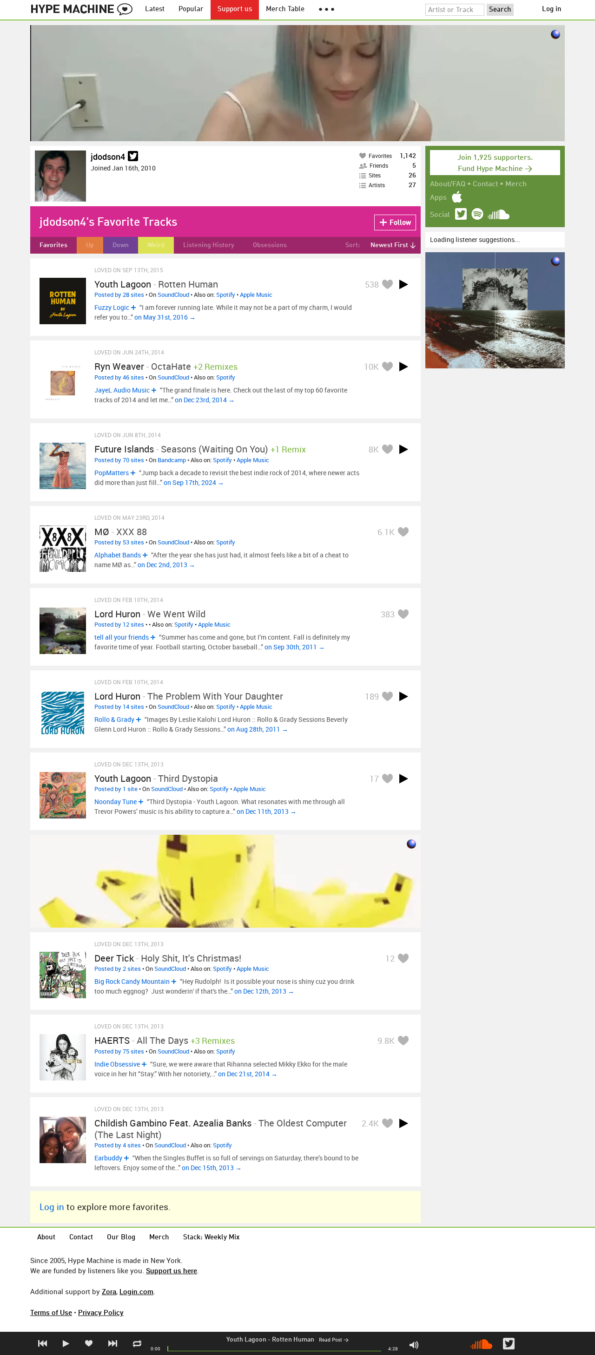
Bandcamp (172, 460)
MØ (101, 531)
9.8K (386, 1040)
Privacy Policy (101, 1312)
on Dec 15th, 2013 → (212, 1167)
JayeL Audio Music (122, 390)
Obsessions (270, 245)
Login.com (136, 1291)
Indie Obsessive (117, 1064)
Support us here (171, 1270)
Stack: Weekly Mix (211, 1237)
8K (374, 449)
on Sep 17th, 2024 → (194, 482)
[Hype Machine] (84, 10)
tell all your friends (121, 637)
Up (90, 245)
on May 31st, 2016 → (165, 317)
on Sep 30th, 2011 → (294, 646)
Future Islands (124, 449)
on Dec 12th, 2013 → (264, 991)
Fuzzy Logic (111, 307)
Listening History (208, 245)
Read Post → (334, 1340)
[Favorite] (387, 284)
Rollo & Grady (114, 719)
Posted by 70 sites (119, 460)
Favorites (53, 245)
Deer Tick (114, 958)
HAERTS (112, 1040)
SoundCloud (173, 294)
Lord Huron (117, 614)
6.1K (386, 532)
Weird (156, 245)
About (46, 1237)
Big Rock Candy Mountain (132, 981)
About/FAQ (447, 184)
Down (120, 245)
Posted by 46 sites (119, 377)
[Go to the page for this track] (63, 301)
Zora (109, 1291)
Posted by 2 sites (117, 968)
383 (388, 614)
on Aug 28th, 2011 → (257, 729)
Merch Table (285, 9)
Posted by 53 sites (119, 542)
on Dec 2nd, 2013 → (166, 564)
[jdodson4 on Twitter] (133, 157)
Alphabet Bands (117, 554)
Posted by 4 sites (117, 1145)
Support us (235, 9)
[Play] (403, 284)
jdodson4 (108, 156)
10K (371, 366)
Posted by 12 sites (119, 624)
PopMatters (111, 472)
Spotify (225, 294)
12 (390, 958)
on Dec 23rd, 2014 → (205, 399)
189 (372, 696)
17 (374, 778)
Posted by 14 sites (119, 706)
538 (372, 284)
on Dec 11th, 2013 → (267, 811)
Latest (155, 9)
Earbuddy (108, 1157)
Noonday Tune (115, 801)
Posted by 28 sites (119, 294)
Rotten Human (293, 1339)
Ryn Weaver (119, 366)
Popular (191, 9)
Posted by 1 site (116, 789)
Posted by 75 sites (119, 1051)
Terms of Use (51, 1312)
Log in (552, 9)
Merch (516, 184)
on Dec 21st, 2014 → (248, 1073)
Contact (485, 184)
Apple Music (256, 294)
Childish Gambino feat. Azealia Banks (172, 1123)
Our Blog (121, 1237)
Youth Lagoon (246, 1339)
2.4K (370, 1123)
